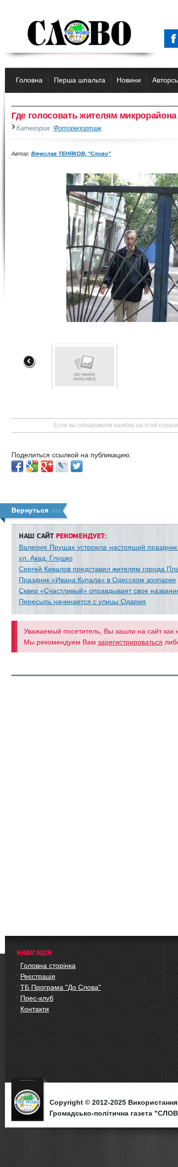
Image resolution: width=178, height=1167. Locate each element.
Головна (29, 80)
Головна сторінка (48, 965)
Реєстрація (37, 976)
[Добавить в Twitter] (77, 466)
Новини (129, 80)
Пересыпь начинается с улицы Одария (82, 601)
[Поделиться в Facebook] (17, 466)
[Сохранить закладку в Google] (32, 466)
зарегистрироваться (130, 642)
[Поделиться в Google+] (47, 466)
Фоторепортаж (77, 128)
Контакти (34, 1009)
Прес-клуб (36, 998)
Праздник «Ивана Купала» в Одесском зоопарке (97, 580)
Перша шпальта (79, 80)
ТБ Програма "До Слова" (60, 987)
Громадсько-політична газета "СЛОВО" (80, 33)
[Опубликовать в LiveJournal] (62, 466)
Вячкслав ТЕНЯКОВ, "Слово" (71, 154)
